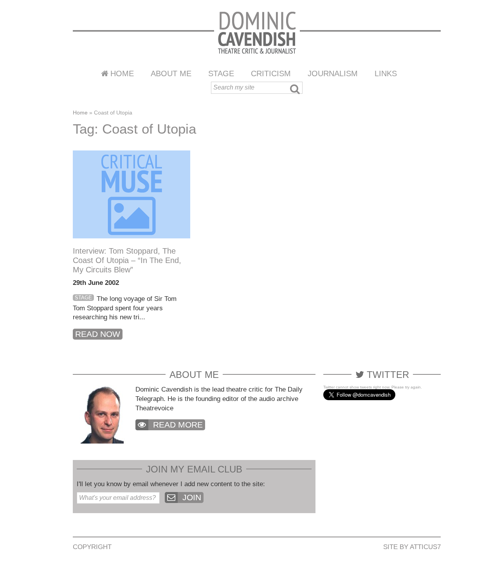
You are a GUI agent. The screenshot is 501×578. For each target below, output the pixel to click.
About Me (171, 73)
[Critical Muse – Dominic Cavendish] (257, 32)
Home (122, 73)
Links (386, 73)
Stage (221, 73)
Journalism (333, 73)
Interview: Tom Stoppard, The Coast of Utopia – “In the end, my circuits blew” (127, 260)
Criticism (271, 73)
